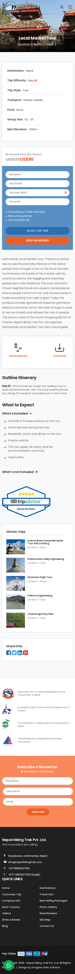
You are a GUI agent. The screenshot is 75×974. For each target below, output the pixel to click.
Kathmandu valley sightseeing (46, 559)
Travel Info (46, 894)
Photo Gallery (48, 907)
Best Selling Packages (53, 900)
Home (6, 888)
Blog (5, 926)
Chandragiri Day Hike (40, 614)
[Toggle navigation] (68, 7)
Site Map (45, 919)
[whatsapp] (8, 966)
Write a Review (11, 919)
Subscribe (38, 812)
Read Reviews (48, 913)
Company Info (11, 900)
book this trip (37, 231)
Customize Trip (11, 894)
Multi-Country (11, 907)
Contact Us (47, 926)
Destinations (47, 888)
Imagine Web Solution (46, 967)
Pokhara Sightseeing (40, 595)
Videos (6, 913)
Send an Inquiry (37, 240)
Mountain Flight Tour (40, 577)
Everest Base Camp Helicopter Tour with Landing (45, 542)
